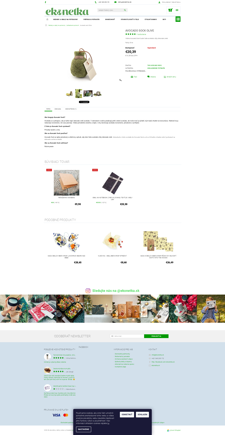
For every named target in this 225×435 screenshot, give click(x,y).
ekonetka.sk (156, 365)
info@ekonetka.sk (158, 355)
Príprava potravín (91, 19)
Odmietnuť (127, 414)
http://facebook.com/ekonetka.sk (163, 362)
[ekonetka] (67, 11)
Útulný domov (151, 19)
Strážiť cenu (171, 77)
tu (108, 423)
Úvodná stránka (47, 19)
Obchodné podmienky (122, 354)
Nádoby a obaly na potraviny (65, 19)
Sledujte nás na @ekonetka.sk (115, 291)
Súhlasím (142, 414)
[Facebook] (46, 2)
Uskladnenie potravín (156, 68)
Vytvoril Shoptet (175, 430)
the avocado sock (154, 65)
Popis (48, 109)
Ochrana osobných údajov (124, 359)
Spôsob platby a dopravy (123, 361)
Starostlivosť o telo (130, 19)
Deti (164, 19)
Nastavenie (83, 429)
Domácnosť (110, 19)
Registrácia (176, 2)
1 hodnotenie (141, 34)
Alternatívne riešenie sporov (124, 364)
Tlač (135, 77)
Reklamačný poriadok (122, 356)
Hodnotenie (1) (71, 109)
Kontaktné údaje (120, 367)
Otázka (153, 77)
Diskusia (58, 109)
